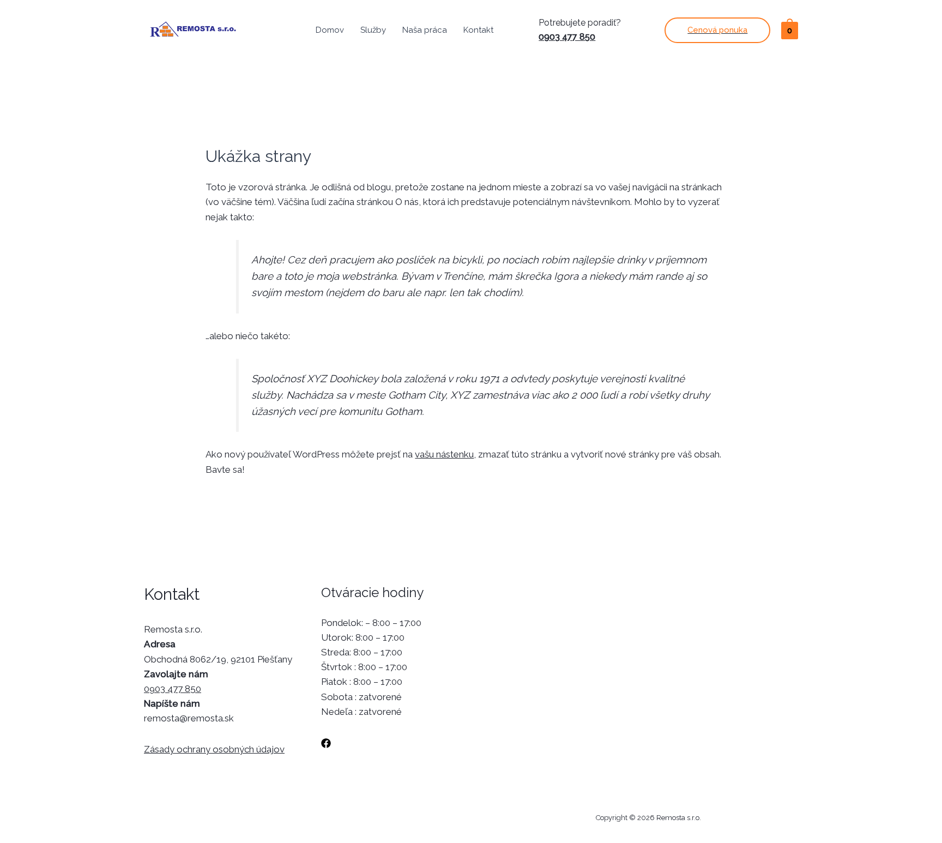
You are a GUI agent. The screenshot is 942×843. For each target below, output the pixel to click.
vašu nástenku (444, 454)
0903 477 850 (567, 37)
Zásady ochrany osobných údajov (214, 749)
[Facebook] (326, 743)
